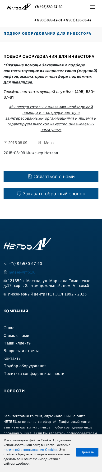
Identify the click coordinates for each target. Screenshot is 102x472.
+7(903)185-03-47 (77, 20)
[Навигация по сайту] (92, 7)
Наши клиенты (18, 343)
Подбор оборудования (25, 366)
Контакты (12, 358)
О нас (9, 328)
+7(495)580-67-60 (48, 6)
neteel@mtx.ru (22, 272)
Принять (87, 452)
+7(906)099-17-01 (48, 20)
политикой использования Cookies (30, 450)
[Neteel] (19, 8)
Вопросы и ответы (21, 351)
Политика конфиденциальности (34, 374)
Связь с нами (16, 336)
